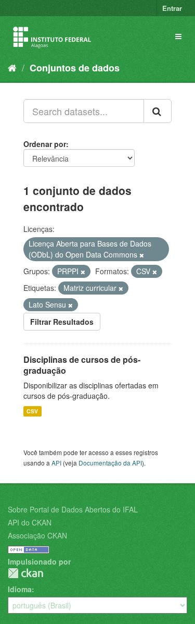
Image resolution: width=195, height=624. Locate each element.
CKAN (25, 573)
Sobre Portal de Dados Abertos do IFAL (73, 509)
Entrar (172, 8)
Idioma (20, 589)
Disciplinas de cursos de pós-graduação (81, 364)
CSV (32, 411)
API (56, 462)
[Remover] (141, 255)
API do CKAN (29, 522)
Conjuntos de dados (75, 68)
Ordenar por (44, 144)
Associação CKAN (37, 535)
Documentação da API (110, 462)
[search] (158, 111)
